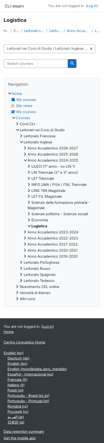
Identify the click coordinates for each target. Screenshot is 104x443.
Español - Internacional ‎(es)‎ (30, 374)
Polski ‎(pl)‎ (15, 390)
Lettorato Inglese (55, 31)
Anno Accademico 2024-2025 (78, 31)
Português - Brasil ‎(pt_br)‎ (28, 396)
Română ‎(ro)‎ (17, 406)
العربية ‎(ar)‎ (15, 417)
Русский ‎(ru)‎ (18, 412)
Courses (16, 31)
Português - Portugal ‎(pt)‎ (28, 401)
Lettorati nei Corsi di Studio (34, 31)
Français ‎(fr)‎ (17, 379)
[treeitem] (52, 196)
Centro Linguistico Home (24, 342)
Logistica (97, 31)
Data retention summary (24, 431)
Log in (92, 6)
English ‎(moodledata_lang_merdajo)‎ (37, 369)
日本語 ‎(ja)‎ (15, 422)
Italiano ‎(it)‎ (16, 385)
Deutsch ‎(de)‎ (18, 358)
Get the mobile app (20, 438)
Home (6, 31)
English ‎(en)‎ (13, 353)
